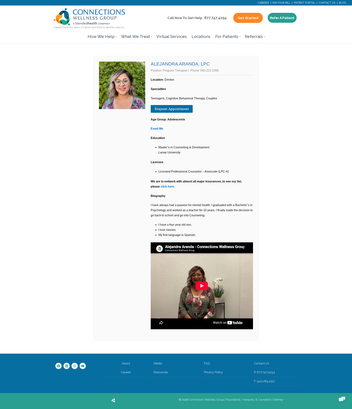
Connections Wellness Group (206, 399)
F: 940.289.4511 (264, 381)
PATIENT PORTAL (304, 2)
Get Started (248, 18)
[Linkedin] (66, 366)
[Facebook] (58, 366)
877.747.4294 (215, 18)
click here (167, 186)
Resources (161, 372)
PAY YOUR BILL (281, 2)
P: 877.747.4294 (264, 372)
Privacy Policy (213, 372)
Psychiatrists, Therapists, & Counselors (249, 399)
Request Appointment (172, 108)
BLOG (342, 2)
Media (158, 363)
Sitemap (278, 399)
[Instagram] (75, 366)
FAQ (207, 363)
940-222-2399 (209, 70)
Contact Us (261, 363)
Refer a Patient (282, 18)
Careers (126, 372)
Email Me (157, 128)
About (126, 363)
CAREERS (263, 2)
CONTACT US (327, 2)
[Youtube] (83, 366)
